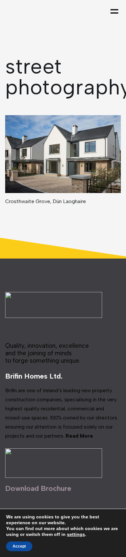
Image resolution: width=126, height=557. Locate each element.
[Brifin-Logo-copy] (34, 11)
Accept (19, 546)
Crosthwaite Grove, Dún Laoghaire (45, 201)
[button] (116, 11)
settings (76, 534)
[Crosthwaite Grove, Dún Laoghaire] (63, 154)
